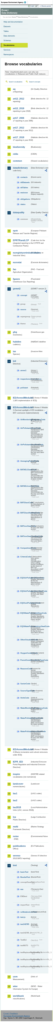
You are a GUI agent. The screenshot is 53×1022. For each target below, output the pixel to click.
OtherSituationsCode (25, 640)
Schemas (7, 40)
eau (21, 889)
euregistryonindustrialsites (21, 253)
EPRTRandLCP (21, 240)
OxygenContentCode (25, 653)
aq (14, 89)
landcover (18, 784)
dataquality (18, 212)
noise (16, 836)
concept (23, 295)
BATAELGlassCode (25, 470)
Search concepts (34, 82)
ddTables (24, 188)
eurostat (17, 262)
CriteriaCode (25, 557)
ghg (15, 332)
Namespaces (9, 54)
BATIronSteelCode (25, 526)
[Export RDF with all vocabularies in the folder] (46, 170)
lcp (14, 817)
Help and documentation (13, 22)
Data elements (9, 36)
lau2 (15, 800)
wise (15, 986)
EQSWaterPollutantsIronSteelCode (25, 626)
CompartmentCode (25, 548)
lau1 (15, 793)
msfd (15, 827)
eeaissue (24, 193)
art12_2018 (18, 108)
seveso (16, 856)
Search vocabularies (15, 82)
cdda (15, 154)
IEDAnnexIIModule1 (21, 398)
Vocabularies (9, 45)
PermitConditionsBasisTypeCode (25, 660)
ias (14, 351)
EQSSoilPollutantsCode (25, 603)
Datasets (7, 26)
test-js (22, 917)
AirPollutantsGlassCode (25, 428)
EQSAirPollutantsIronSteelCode (25, 591)
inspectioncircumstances (25, 379)
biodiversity (19, 147)
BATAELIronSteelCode (25, 486)
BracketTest (25, 877)
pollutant (24, 388)
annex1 (23, 370)
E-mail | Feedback (11, 1013)
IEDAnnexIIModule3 (21, 407)
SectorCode (25, 684)
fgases (16, 279)
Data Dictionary (23, 17)
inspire (16, 774)
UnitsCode (24, 698)
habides (17, 342)
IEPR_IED (18, 762)
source (23, 309)
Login (32, 6)
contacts (23, 177)
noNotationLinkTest (25, 912)
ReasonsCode (25, 669)
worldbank (18, 996)
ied (14, 361)
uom (15, 976)
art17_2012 (18, 128)
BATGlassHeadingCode (25, 513)
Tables (6, 31)
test (15, 865)
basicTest (24, 872)
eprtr (15, 231)
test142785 (24, 924)
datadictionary (20, 168)
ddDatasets (25, 182)
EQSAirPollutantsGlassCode (25, 578)
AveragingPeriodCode (25, 461)
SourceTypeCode (25, 691)
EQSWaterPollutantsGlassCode (25, 613)
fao (14, 269)
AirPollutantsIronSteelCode (25, 445)
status (22, 204)
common (17, 161)
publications (19, 846)
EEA (14, 2)
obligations (25, 199)
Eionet (14, 17)
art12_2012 (18, 99)
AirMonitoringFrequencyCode (25, 420)
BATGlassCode (25, 503)
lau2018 (17, 807)
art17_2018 (18, 137)
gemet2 (17, 289)
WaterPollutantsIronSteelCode (25, 731)
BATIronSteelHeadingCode (25, 536)
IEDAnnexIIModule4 (21, 749)
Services (7, 50)
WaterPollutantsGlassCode (25, 718)
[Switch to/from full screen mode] (36, 6)
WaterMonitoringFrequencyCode (25, 708)
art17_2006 (18, 118)
